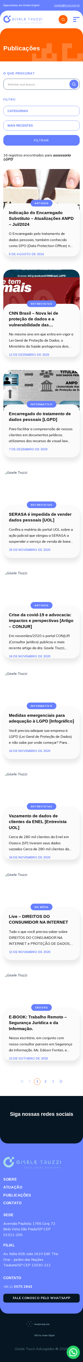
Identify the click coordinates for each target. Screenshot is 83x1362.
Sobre (10, 1179)
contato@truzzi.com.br (67, 5)
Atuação (12, 1187)
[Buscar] (63, 19)
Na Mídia (42, 906)
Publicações (17, 1195)
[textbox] (36, 111)
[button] (73, 1352)
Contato (12, 1203)
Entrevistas (41, 303)
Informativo (41, 404)
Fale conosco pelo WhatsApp (41, 1298)
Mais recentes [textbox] (20, 125)
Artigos (42, 203)
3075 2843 (17, 1286)
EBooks (41, 1007)
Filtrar (41, 140)
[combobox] (36, 111)
